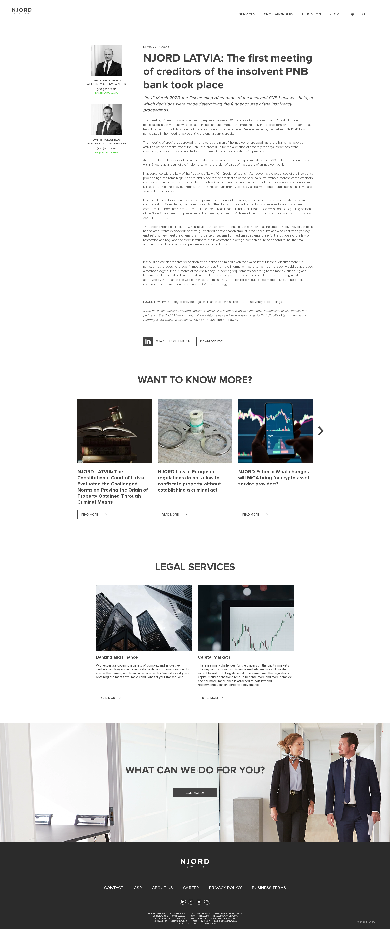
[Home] (22, 11)
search (363, 14)
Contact (114, 887)
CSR (138, 887)
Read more (96, 514)
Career (191, 887)
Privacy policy (225, 887)
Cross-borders (279, 14)
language (352, 14)
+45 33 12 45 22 (192, 924)
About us (162, 887)
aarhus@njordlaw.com (225, 921)
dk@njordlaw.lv (289, 315)
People (336, 14)
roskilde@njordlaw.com (222, 919)
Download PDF (211, 341)
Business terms (269, 887)
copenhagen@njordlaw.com (228, 914)
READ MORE (108, 698)
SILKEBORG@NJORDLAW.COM (225, 916)
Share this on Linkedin (173, 341)
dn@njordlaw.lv (226, 320)
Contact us (195, 793)
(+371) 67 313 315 (106, 89)
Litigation (311, 14)
